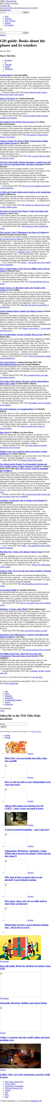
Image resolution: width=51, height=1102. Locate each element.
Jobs (6, 1092)
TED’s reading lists (11, 683)
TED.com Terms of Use (14, 1088)
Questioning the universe (10, 364)
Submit (3, 727)
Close (2, 711)
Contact (8, 1090)
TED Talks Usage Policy (14, 1082)
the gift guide (37, 677)
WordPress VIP (36, 1101)
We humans (9, 25)
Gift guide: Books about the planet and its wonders (19, 8)
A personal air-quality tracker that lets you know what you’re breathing (25, 495)
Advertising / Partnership (14, 1086)
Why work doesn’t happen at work (34, 631)
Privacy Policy (36, 731)
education (8, 696)
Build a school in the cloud (32, 460)
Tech (6, 17)
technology (9, 704)
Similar (7, 735)
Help (6, 1097)
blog (6, 691)
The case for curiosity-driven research (36, 650)
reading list (9, 698)
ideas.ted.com (11, 1)
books (7, 694)
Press (7, 1095)
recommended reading (13, 700)
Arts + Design (10, 21)
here (1, 492)
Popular (8, 738)
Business (8, 19)
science (7, 702)
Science (8, 23)
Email (2, 724)
